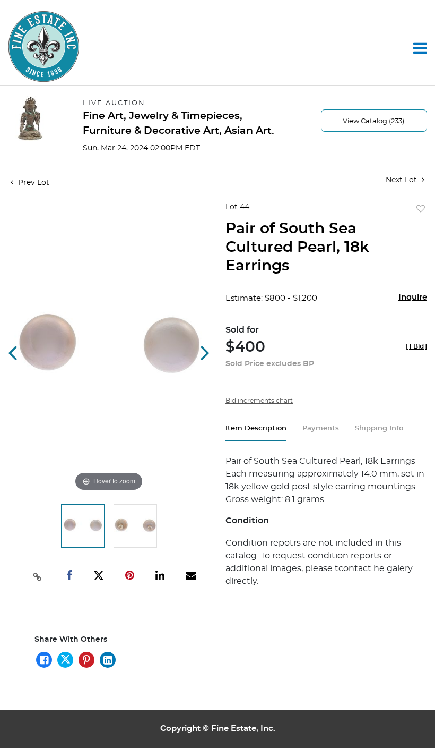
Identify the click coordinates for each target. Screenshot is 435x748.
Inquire (412, 297)
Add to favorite (420, 209)
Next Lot (402, 180)
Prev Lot (32, 182)
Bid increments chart (259, 400)
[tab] (255, 432)
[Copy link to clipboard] (37, 576)
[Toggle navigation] (420, 47)
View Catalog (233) (373, 121)
